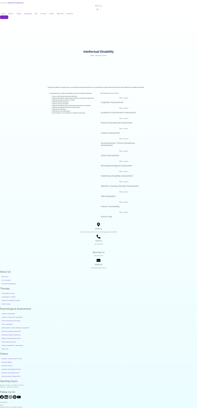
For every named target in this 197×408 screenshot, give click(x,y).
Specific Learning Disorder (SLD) (11, 338)
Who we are (5, 276)
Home (3, 13)
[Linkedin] (6, 397)
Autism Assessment (7, 324)
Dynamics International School (10, 373)
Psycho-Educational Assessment (11, 320)
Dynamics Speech (7, 362)
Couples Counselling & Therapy (11, 300)
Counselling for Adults (8, 293)
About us (10, 13)
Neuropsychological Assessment (11, 335)
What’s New (60, 13)
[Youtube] (19, 397)
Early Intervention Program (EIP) (11, 376)
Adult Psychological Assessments (11, 331)
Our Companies (6, 280)
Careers (51, 13)
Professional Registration (9, 283)
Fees (36, 13)
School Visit (5, 349)
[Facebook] (2, 397)
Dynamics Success (7, 365)
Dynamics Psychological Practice (11, 369)
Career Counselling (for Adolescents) (12, 345)
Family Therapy (6, 304)
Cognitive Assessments (8, 313)
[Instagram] (10, 397)
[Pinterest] (15, 397)
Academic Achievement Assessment (12, 317)
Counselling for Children (9, 297)
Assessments (28, 13)
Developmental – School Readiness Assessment (15, 328)
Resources (70, 13)
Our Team (43, 13)
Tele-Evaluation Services (9, 342)
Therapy (18, 13)
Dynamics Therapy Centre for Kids (12, 358)
